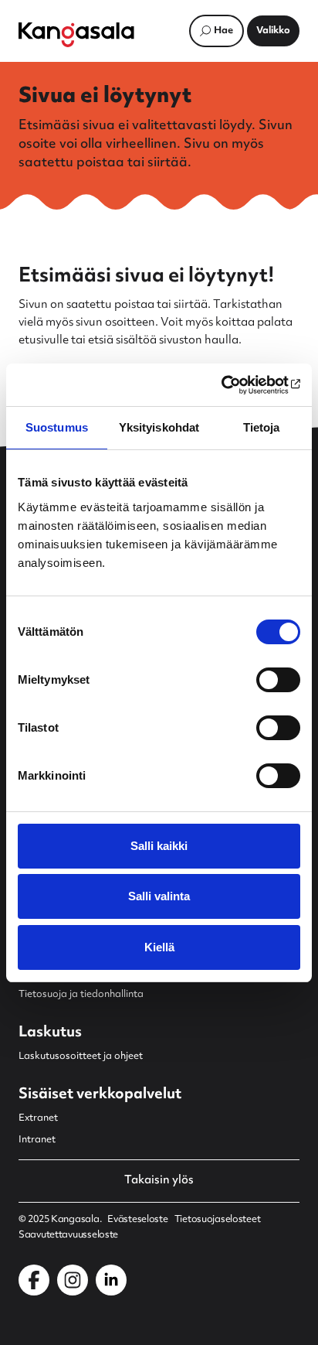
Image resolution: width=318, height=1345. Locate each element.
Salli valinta (159, 896)
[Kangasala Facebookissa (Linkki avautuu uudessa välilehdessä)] (34, 1280)
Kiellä (159, 947)
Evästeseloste (137, 1219)
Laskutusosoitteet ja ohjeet (81, 1056)
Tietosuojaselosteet (217, 1219)
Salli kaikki (159, 845)
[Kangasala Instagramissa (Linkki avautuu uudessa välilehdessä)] (72, 1280)
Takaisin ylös (159, 1181)
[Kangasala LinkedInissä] (111, 1280)
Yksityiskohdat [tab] (159, 427)
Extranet (38, 1118)
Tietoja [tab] (261, 427)
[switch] (278, 679)
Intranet (37, 1140)
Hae (223, 31)
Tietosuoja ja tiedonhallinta (81, 995)
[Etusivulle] (76, 34)
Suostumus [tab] (56, 427)
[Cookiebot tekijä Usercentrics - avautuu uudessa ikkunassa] (232, 385)
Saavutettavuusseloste (68, 1235)
